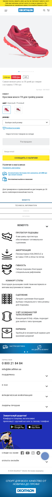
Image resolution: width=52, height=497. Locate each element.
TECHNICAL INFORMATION (26, 205)
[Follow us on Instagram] (33, 453)
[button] (24, 352)
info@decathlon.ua (11, 369)
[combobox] (26, 122)
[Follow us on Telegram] (38, 453)
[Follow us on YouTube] (28, 453)
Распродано (26, 141)
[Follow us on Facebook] (22, 453)
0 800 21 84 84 (12, 363)
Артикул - (39, 90)
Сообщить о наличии (26, 158)
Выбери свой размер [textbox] (13, 122)
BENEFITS (26, 200)
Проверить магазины (11, 168)
